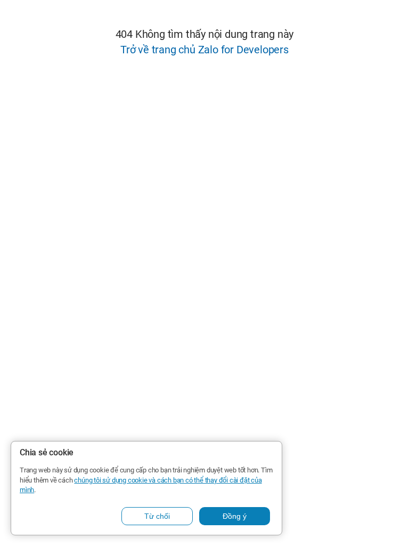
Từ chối (157, 516)
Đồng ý (235, 516)
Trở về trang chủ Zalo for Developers (204, 49)
